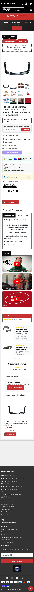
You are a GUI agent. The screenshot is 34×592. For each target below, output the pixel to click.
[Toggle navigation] (31, 9)
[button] (15, 359)
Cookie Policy (5, 540)
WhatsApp (7, 497)
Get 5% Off (17, 28)
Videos (6, 253)
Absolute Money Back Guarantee (11, 537)
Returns (16, 220)
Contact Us (4, 532)
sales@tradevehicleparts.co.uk (12, 494)
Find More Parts (9, 42)
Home (13, 37)
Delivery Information (7, 504)
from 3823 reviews (17, 320)
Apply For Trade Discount (9, 529)
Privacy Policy (5, 512)
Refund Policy (5, 514)
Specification (9, 215)
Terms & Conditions (7, 507)
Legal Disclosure (6, 509)
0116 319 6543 (16, 119)
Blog (2, 520)
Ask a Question (16, 387)
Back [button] (5, 37)
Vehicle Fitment (22, 215)
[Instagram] (8, 191)
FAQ (24, 220)
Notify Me (26, 129)
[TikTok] (12, 191)
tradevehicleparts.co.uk (14, 589)
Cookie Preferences (7, 542)
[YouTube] (17, 191)
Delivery (7, 220)
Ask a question (10, 202)
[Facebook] (3, 191)
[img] (7, 320)
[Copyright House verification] (17, 568)
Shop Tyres (22, 41)
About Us (4, 527)
